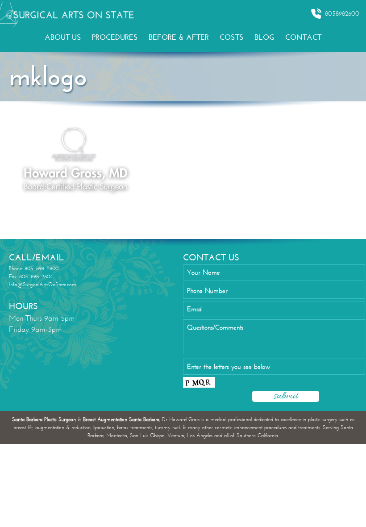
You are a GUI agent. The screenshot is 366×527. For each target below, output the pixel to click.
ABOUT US (63, 37)
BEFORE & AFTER (179, 37)
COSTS (232, 37)
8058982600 (342, 13)
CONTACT (303, 37)
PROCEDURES (115, 37)
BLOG (264, 37)
